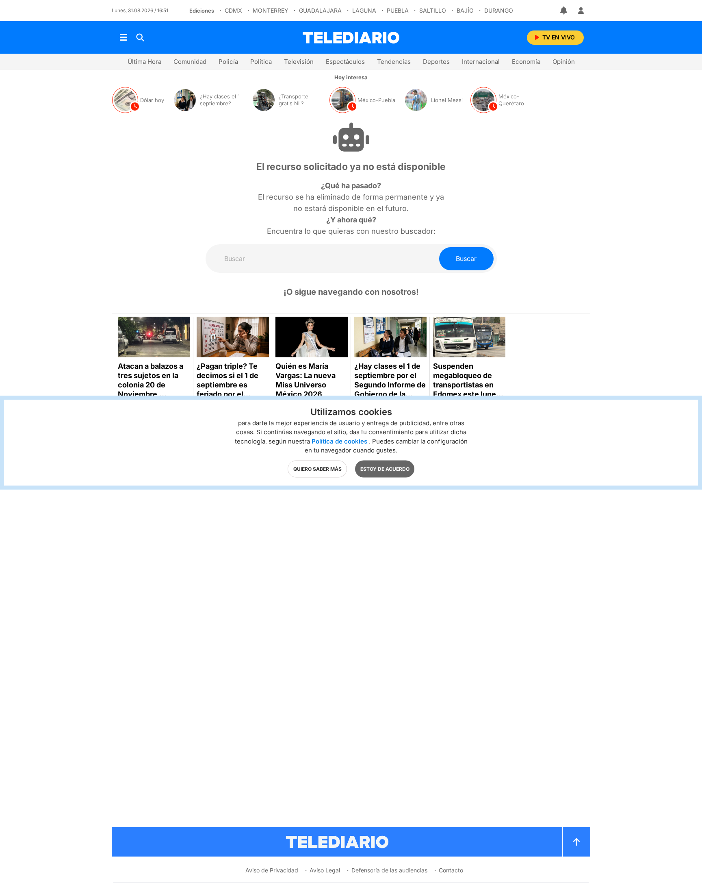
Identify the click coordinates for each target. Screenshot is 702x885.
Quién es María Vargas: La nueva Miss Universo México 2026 (305, 380)
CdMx (233, 10)
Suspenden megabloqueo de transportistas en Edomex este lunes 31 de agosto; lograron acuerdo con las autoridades (467, 394)
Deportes (436, 61)
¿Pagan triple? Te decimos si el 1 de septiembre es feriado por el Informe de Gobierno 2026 (227, 389)
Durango (498, 10)
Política (261, 61)
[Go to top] (576, 842)
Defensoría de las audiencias (389, 870)
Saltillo (432, 10)
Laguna (364, 10)
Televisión (299, 61)
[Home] (351, 37)
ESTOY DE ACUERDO (385, 468)
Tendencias (394, 61)
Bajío (465, 10)
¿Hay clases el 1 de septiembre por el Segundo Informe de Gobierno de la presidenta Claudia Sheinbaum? (390, 389)
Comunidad (189, 61)
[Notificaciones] (564, 11)
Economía (526, 61)
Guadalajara (320, 10)
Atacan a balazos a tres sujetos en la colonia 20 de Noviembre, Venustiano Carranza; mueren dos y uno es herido (152, 394)
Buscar (466, 258)
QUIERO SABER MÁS (317, 468)
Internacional (481, 61)
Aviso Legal (325, 870)
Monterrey (270, 10)
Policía (228, 61)
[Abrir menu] (123, 37)
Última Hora (144, 61)
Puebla (398, 10)
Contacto (451, 870)
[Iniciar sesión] (581, 10)
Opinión (563, 61)
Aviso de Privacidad (271, 870)
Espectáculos (345, 61)
